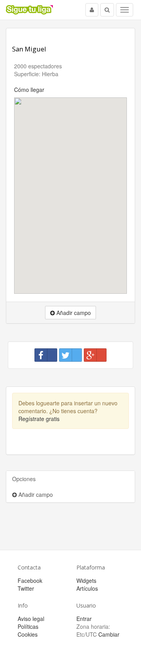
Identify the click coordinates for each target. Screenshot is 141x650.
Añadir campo (35, 494)
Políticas (28, 626)
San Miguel (29, 48)
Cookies (28, 634)
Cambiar (108, 634)
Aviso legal (31, 619)
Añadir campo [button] (73, 313)
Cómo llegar (29, 89)
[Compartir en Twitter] (70, 355)
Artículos (87, 588)
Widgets (86, 580)
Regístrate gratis (39, 419)
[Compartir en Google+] (95, 355)
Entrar (84, 619)
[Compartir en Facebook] (45, 355)
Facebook (30, 580)
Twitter (26, 588)
